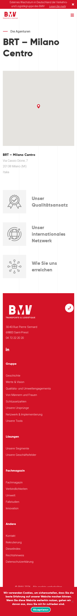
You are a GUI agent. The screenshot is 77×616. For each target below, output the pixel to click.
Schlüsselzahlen (16, 401)
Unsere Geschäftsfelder (21, 455)
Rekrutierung (14, 542)
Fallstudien (12, 502)
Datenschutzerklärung (19, 561)
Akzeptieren (40, 609)
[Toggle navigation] (72, 15)
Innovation (12, 508)
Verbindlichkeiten (16, 489)
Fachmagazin (14, 482)
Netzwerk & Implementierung (24, 414)
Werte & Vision (15, 382)
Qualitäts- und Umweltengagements (28, 388)
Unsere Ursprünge (17, 408)
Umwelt (10, 495)
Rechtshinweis (15, 555)
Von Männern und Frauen (21, 395)
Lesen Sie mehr (57, 6)
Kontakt (10, 535)
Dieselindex (13, 548)
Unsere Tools (14, 421)
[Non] (72, 601)
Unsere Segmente (17, 448)
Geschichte (13, 375)
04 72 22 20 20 (15, 338)
